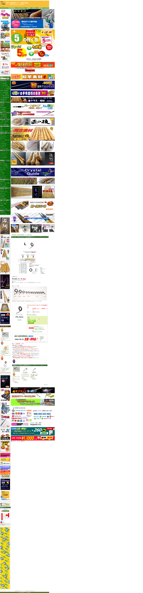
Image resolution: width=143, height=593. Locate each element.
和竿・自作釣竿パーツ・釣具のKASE (17, 3)
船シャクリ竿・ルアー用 (4, 167)
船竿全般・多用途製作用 (4, 90)
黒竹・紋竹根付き (3, 107)
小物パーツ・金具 (3, 184)
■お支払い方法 (15, 441)
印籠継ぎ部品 (2, 181)
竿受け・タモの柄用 (3, 117)
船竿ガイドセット (3, 138)
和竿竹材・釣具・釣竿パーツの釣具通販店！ (15, 4)
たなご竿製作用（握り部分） (5, 95)
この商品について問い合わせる (39, 329)
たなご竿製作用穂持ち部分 (4, 97)
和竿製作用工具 (2, 212)
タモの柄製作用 (2, 109)
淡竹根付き (2, 105)
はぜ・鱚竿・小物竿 (3, 81)
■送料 (24, 441)
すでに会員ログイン (30, 72)
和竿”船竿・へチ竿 (3, 189)
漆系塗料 (1, 205)
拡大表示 (20, 319)
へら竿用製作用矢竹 (3, 116)
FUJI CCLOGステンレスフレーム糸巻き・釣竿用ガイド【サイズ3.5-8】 (5, 369)
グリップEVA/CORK (3, 157)
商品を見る (16, 382)
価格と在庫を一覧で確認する (31, 314)
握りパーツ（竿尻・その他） (5, 183)
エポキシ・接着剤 (3, 203)
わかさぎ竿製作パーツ (4, 186)
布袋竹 (1, 129)
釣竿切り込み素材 (3, 198)
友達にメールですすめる (38, 331)
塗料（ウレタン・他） (4, 201)
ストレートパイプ (3, 155)
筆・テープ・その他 (3, 208)
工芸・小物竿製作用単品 (4, 124)
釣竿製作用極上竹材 (3, 99)
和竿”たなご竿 (2, 193)
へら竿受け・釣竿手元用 (4, 121)
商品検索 (1, 77)
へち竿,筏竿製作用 (3, 83)
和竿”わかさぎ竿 (3, 195)
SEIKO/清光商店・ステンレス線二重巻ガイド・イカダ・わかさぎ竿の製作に (5, 352)
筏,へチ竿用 (2, 162)
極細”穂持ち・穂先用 (3, 131)
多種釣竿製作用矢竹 (3, 114)
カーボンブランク (3, 176)
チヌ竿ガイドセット (3, 136)
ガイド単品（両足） (3, 145)
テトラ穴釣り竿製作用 (4, 85)
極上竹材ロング (3, 100)
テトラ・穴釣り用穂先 (4, 165)
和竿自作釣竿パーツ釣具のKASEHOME (18, 234)
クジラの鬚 (2, 172)
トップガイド (2, 141)
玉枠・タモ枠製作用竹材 (4, 92)
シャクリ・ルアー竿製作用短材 (5, 88)
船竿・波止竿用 (2, 169)
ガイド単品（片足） (3, 143)
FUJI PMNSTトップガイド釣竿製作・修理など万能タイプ (34, 375)
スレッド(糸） (2, 207)
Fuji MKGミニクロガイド (5, 338)
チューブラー (2, 174)
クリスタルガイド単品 (4, 148)
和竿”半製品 (2, 196)
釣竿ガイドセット (3, 134)
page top (45, 384)
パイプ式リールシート (4, 153)
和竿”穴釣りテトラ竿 (3, 191)
